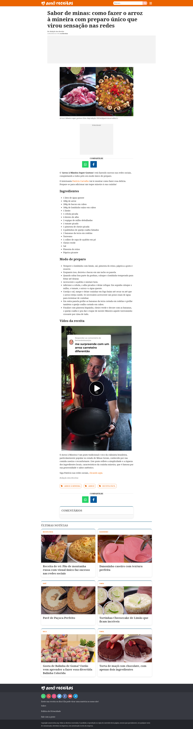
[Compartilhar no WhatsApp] (85, 164)
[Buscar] (145, 3)
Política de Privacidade (51, 711)
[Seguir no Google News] (48, 696)
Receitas (65, 34)
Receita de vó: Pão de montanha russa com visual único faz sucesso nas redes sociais (66, 569)
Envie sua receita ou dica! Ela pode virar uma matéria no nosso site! (70, 701)
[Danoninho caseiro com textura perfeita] (125, 549)
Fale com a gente (48, 717)
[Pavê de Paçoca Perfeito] (68, 600)
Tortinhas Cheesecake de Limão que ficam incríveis (123, 619)
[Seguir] (54, 696)
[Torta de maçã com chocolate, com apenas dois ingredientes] (125, 648)
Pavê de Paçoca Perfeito (59, 618)
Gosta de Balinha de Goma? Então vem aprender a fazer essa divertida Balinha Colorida (67, 669)
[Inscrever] (70, 696)
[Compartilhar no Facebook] (93, 164)
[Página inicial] (68, 3)
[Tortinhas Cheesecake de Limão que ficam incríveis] (125, 600)
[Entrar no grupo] (43, 696)
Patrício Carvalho (80, 181)
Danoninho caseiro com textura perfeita (121, 568)
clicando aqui (95, 473)
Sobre (43, 706)
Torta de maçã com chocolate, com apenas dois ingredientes (122, 667)
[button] (150, 3)
